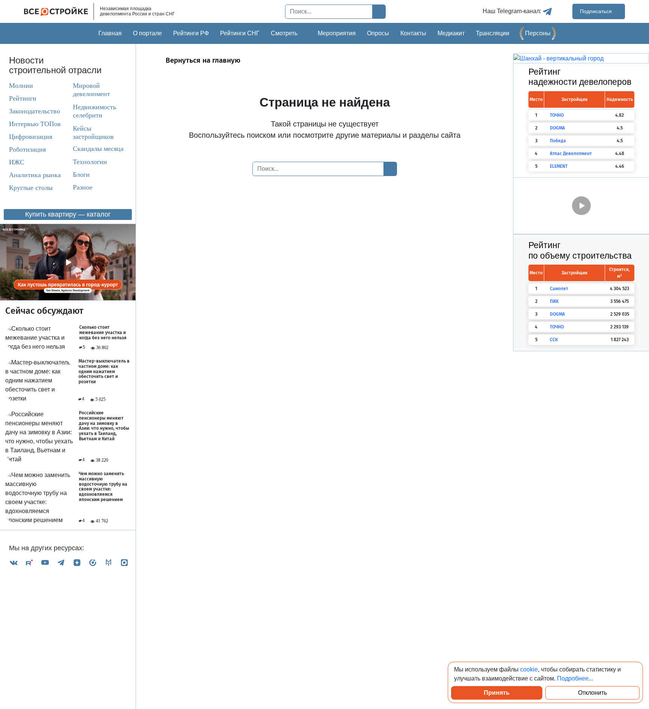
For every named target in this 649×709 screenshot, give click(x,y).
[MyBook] (108, 562)
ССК (554, 339)
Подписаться (596, 11)
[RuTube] (29, 562)
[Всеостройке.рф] (59, 11)
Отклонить (592, 692)
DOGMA (557, 128)
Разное (82, 187)
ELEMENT (558, 166)
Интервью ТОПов (35, 124)
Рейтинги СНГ (240, 33)
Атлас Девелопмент (571, 153)
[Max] (124, 562)
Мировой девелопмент (91, 90)
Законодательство (34, 111)
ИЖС (16, 162)
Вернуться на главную (203, 60)
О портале (147, 33)
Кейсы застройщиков (93, 132)
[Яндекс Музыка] (92, 562)
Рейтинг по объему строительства (580, 250)
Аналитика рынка (35, 175)
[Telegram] (60, 562)
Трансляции (492, 33)
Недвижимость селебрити (87, 111)
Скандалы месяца (98, 148)
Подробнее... (575, 678)
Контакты (413, 33)
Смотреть (284, 33)
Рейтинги (22, 98)
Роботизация (27, 149)
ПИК (554, 301)
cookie (529, 669)
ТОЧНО (557, 115)
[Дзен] (77, 562)
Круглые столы (31, 187)
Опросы (378, 33)
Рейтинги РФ (191, 33)
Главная (110, 33)
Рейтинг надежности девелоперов (579, 77)
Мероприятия (337, 33)
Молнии (21, 85)
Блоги (81, 174)
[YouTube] (45, 562)
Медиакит (451, 33)
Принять (497, 692)
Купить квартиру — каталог (68, 214)
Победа (558, 140)
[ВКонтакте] (13, 562)
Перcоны (538, 33)
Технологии (90, 162)
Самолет (559, 288)
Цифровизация (30, 136)
